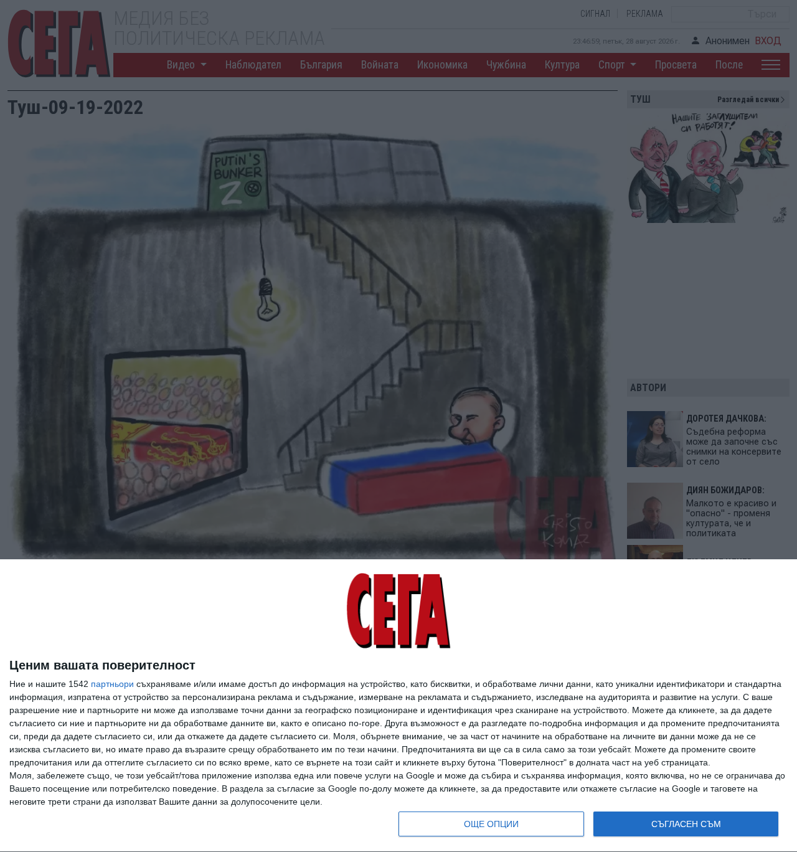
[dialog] (398, 706)
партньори (112, 683)
